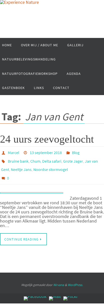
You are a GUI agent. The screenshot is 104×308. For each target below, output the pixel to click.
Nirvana (58, 280)
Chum (35, 159)
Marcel (13, 152)
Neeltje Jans (21, 166)
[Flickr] (70, 294)
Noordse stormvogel (50, 166)
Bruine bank (18, 159)
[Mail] (55, 294)
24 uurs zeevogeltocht (47, 139)
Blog (76, 152)
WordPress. (75, 280)
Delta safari (51, 159)
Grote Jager (73, 159)
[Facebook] (35, 294)
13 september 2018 (46, 152)
